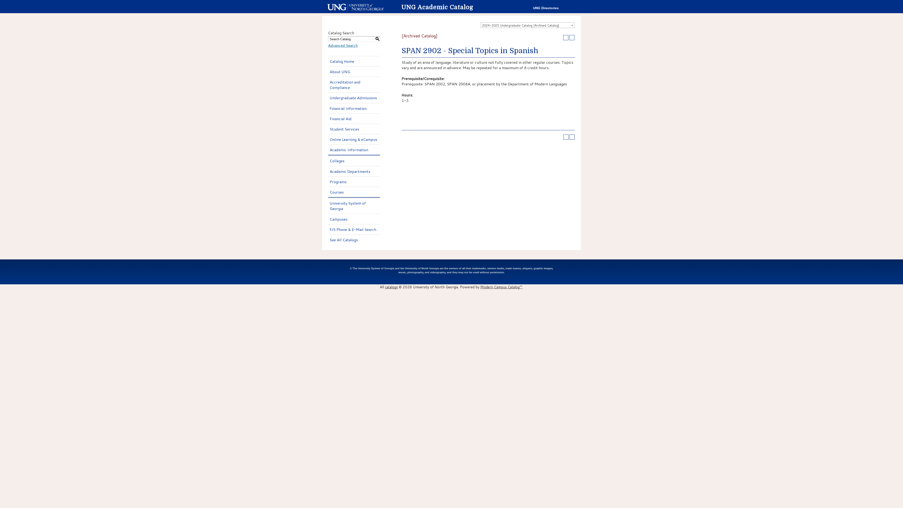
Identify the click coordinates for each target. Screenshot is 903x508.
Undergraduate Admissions (353, 97)
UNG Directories (546, 8)
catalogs (391, 287)
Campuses (339, 219)
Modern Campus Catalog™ (501, 287)
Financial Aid (341, 118)
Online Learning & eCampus (353, 139)
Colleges (337, 160)
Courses (337, 192)
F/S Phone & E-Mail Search (353, 229)
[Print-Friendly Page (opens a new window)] (565, 37)
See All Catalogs (344, 239)
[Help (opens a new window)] (571, 37)
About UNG (340, 71)
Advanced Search (343, 45)
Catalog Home (342, 61)
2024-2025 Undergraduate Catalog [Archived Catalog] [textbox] (520, 25)
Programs (338, 181)
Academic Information (349, 149)
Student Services (344, 129)
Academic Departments (350, 171)
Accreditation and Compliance (345, 84)
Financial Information (348, 108)
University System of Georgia (348, 205)
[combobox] (528, 25)
